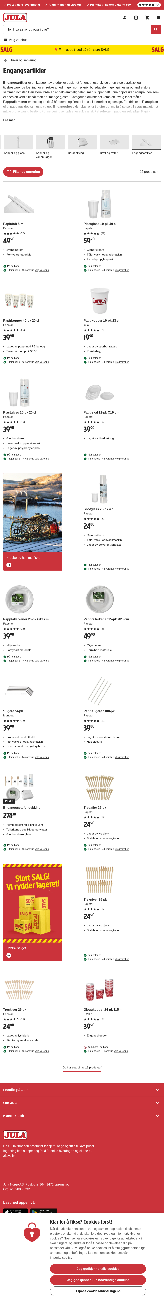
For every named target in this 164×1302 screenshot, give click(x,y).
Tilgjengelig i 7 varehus (108, 1051)
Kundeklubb (13, 1116)
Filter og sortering (26, 171)
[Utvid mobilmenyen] (158, 17)
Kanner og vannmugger (44, 154)
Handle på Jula (16, 1090)
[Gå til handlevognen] (147, 17)
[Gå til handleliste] (136, 17)
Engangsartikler (142, 152)
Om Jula (10, 1103)
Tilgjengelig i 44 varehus (108, 270)
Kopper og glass (14, 152)
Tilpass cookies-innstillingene (98, 1291)
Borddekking (76, 152)
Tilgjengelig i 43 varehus (28, 270)
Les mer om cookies (102, 1252)
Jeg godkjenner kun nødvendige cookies (98, 1280)
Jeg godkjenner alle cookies (98, 1268)
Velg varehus (18, 40)
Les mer (9, 120)
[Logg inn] (125, 17)
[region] (82, 1257)
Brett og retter (109, 152)
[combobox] (82, 29)
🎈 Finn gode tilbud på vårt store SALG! (82, 49)
